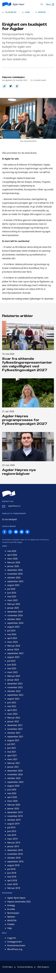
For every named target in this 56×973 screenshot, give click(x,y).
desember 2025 (15, 570)
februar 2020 (13, 804)
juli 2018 (11, 869)
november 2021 (15, 729)
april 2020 (12, 797)
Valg (9, 928)
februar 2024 (13, 645)
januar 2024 (13, 649)
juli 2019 (11, 827)
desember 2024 (15, 611)
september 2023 (15, 653)
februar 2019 (13, 842)
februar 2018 (13, 888)
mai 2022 (11, 706)
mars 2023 (12, 672)
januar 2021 (13, 766)
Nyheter (42, 12)
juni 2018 (11, 872)
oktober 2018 (13, 857)
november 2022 (15, 687)
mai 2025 (11, 596)
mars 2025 (12, 600)
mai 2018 (11, 876)
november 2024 (15, 615)
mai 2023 (11, 668)
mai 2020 (11, 793)
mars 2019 (12, 838)
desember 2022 (15, 683)
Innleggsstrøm (14, 941)
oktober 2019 (13, 819)
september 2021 (15, 736)
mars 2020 (12, 800)
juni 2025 (11, 592)
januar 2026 (13, 566)
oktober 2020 (13, 778)
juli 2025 (11, 588)
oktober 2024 (13, 619)
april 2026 (12, 554)
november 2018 (15, 854)
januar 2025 (13, 607)
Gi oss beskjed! (9, 519)
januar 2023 (13, 679)
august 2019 (13, 823)
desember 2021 (15, 725)
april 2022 (12, 710)
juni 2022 (11, 702)
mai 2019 (11, 835)
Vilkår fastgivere (43, 967)
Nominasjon (13, 913)
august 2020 (13, 785)
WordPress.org (14, 949)
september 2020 (15, 782)
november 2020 (15, 774)
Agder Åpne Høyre (16, 897)
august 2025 (13, 585)
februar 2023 (13, 676)
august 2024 (13, 626)
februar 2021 (13, 763)
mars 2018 (12, 884)
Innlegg (11, 905)
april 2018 (12, 880)
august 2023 (13, 657)
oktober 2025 (13, 577)
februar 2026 (13, 562)
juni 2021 (11, 747)
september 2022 (15, 694)
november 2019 (15, 816)
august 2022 (13, 698)
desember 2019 (15, 812)
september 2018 (15, 861)
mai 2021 (11, 751)
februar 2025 (13, 604)
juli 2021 (11, 744)
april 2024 (12, 638)
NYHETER (11, 920)
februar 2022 (13, 717)
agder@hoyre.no (14, 506)
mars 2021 (12, 759)
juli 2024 (11, 630)
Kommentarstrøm (16, 945)
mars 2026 (12, 558)
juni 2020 (11, 789)
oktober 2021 (13, 732)
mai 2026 (11, 551)
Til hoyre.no (10, 12)
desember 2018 (15, 850)
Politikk (11, 924)
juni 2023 (11, 664)
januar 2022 (13, 721)
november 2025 (15, 573)
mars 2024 (12, 641)
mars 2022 (12, 713)
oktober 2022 (13, 691)
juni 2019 (11, 831)
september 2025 (15, 581)
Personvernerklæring (25, 967)
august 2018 (13, 865)
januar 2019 (13, 846)
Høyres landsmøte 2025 (19, 901)
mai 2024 (11, 634)
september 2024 (15, 623)
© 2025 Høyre (7, 967)
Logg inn (11, 937)
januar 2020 (13, 808)
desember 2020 (15, 770)
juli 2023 (11, 660)
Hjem (27, 12)
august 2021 (13, 740)
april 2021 (12, 755)
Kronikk (11, 909)
